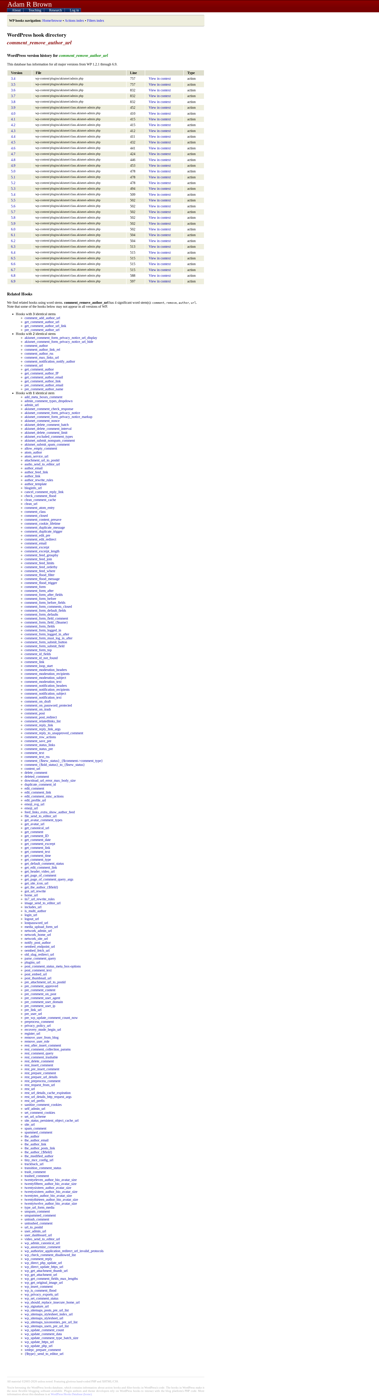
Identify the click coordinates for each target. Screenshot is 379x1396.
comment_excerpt (37, 547)
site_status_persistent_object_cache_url (52, 1120)
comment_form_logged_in (43, 630)
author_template (36, 484)
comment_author (36, 345)
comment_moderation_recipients (47, 674)
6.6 (13, 264)
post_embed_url (36, 974)
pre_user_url (33, 1014)
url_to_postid (34, 1227)
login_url (31, 915)
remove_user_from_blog (42, 1037)
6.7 (13, 270)
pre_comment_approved (41, 986)
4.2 (13, 125)
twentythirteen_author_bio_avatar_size (51, 1199)
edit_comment (34, 788)
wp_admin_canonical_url (42, 1243)
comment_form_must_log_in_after (48, 638)
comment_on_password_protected (48, 705)
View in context (160, 78)
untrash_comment (37, 1219)
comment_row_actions (40, 737)
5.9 (13, 223)
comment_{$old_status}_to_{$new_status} (55, 765)
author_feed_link (36, 472)
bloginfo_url (33, 488)
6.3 (13, 246)
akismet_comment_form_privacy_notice (52, 413)
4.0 (13, 113)
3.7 (13, 96)
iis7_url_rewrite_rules (40, 899)
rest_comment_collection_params (48, 1049)
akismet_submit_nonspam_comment (50, 440)
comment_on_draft (38, 701)
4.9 (13, 165)
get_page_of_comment (40, 875)
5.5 (13, 200)
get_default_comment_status (44, 863)
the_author (32, 1136)
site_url (30, 1124)
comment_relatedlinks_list (43, 721)
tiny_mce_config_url (39, 1160)
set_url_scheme (35, 1116)
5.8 (13, 217)
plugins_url (32, 962)
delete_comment (36, 772)
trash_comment (35, 1172)
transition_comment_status (43, 1168)
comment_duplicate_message (45, 527)
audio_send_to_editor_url (42, 464)
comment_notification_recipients (47, 689)
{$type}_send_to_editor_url (44, 1354)
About (16, 10)
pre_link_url (33, 1010)
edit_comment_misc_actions (44, 796)
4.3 (13, 131)
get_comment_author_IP (42, 373)
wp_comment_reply (38, 1259)
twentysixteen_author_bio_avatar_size (51, 1191)
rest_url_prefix (35, 1101)
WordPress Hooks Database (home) (71, 1394)
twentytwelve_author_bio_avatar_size (51, 1203)
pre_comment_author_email (44, 385)
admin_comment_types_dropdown (49, 401)
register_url (32, 1033)
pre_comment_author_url (42, 330)
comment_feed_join (38, 559)
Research (56, 10)
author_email (34, 468)
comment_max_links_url (42, 357)
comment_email (35, 543)
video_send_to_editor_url (42, 1239)
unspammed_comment (40, 1215)
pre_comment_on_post (40, 994)
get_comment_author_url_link (45, 326)
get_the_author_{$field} (41, 887)
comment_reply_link (39, 725)
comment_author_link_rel (42, 349)
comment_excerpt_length (42, 551)
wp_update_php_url (38, 1346)
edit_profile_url (35, 800)
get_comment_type (38, 859)
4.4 (13, 136)
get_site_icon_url (36, 883)
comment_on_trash (38, 709)
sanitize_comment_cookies (43, 1105)
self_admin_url (35, 1108)
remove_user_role (37, 1041)
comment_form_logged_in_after (47, 634)
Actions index (74, 20)
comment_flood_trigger (41, 583)
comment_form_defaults (41, 614)
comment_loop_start (39, 666)
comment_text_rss (37, 757)
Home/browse (52, 20)
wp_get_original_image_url (44, 1282)
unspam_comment (37, 1211)
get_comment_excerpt (40, 844)
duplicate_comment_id (40, 784)
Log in (74, 10)
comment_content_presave (43, 519)
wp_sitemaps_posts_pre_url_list (47, 1310)
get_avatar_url (34, 824)
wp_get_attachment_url (41, 1275)
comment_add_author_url (42, 318)
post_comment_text (38, 970)
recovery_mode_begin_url (43, 1029)
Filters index (95, 20)
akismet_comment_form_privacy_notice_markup (58, 417)
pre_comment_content (40, 990)
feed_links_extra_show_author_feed (50, 812)
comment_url (34, 365)
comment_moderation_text (43, 682)
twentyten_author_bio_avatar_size (48, 1195)
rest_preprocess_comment (42, 1081)
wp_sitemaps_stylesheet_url (44, 1318)
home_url (31, 895)
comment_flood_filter (39, 575)
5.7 (13, 212)
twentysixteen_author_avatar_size (48, 1188)
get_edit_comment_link (41, 867)
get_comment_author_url (42, 322)
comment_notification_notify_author (50, 361)
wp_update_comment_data (43, 1334)
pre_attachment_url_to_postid (45, 982)
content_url (32, 768)
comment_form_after (39, 591)
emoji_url (31, 808)
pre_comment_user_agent (42, 998)
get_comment (34, 832)
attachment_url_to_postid (42, 460)
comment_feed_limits (39, 563)
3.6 (13, 90)
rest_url (30, 1089)
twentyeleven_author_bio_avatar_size (51, 1180)
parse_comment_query (40, 958)
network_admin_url (38, 931)
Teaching (35, 10)
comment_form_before (40, 598)
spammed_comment (38, 1132)
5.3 (13, 188)
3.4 (13, 78)
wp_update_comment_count (44, 1330)
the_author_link (35, 1144)
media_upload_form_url (41, 927)
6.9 (13, 281)
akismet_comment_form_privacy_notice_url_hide (59, 342)
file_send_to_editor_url (41, 816)
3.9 (13, 107)
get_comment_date (38, 840)
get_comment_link (37, 848)
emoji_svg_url (34, 804)
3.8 (13, 102)
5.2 (13, 183)
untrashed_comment (38, 1223)
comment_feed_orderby (41, 567)
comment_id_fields (38, 654)
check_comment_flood (40, 496)
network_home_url (38, 935)
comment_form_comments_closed (48, 606)
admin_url (32, 405)
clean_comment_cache (40, 500)
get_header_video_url (40, 871)
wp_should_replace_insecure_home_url (52, 1302)
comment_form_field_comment (46, 618)
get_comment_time (38, 855)
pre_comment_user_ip (40, 1006)
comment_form (35, 587)
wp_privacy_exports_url (41, 1294)
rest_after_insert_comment (43, 1045)
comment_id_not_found (41, 658)
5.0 (13, 171)
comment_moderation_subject (45, 678)
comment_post (35, 713)
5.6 (13, 206)
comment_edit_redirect (40, 539)
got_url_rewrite (35, 891)
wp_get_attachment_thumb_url (46, 1271)
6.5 (13, 258)
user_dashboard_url (38, 1235)
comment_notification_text (43, 697)
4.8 (13, 160)
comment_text (34, 753)
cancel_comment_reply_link (44, 492)
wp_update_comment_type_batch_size (51, 1338)
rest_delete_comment (39, 1061)
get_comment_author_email (44, 377)
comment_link (34, 662)
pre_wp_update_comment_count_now (51, 1018)
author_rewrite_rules (39, 480)
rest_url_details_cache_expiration (48, 1093)
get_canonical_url (37, 828)
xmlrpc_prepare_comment (43, 1350)
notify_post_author (38, 942)
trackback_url (34, 1164)
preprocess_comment (39, 1021)
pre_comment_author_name (44, 389)
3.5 (13, 84)
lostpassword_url (36, 923)
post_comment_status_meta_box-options (53, 966)
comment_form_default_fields (45, 610)
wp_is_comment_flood (40, 1290)
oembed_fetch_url (37, 950)
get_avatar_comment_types (43, 820)
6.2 (13, 241)
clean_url (31, 504)
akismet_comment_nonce (42, 421)
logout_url (32, 919)
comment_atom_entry (40, 508)
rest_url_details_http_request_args (48, 1097)
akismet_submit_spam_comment (47, 444)
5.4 (13, 194)
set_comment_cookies (40, 1112)
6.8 (13, 275)
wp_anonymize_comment (42, 1247)
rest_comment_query (39, 1053)
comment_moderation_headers (46, 670)
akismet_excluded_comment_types (49, 436)
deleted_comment (37, 776)
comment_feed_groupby (41, 555)
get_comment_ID (37, 836)
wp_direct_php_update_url (43, 1263)
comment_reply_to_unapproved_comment (54, 733)
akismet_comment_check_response (49, 409)
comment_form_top (38, 650)
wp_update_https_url (39, 1342)
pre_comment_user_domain (44, 1002)
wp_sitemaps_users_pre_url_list (47, 1326)
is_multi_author (35, 911)
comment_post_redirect (41, 717)
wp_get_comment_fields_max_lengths (51, 1278)
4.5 (13, 142)
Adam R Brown (29, 4)
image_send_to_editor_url (43, 903)
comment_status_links (40, 745)
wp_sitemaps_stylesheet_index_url (49, 1314)
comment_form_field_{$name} (46, 622)
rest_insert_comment (39, 1065)
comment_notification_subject (45, 693)
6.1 (13, 235)
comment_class (35, 512)
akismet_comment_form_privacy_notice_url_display (61, 338)
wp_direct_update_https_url (44, 1267)
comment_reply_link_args (43, 729)
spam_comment (35, 1128)
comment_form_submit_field (44, 646)
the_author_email (36, 1140)
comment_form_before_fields (45, 602)
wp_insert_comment (39, 1286)
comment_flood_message (42, 579)
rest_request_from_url (40, 1085)
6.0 (13, 229)
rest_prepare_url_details (41, 1077)
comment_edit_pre (37, 535)
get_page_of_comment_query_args (49, 879)
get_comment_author (39, 369)
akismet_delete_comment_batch (47, 425)
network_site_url (36, 938)
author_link (32, 476)
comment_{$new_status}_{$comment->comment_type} (64, 761)
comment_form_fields (40, 626)
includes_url (33, 907)
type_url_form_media (39, 1207)
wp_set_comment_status (41, 1298)
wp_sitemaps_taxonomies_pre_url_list (51, 1322)
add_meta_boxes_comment (43, 397)
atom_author (33, 452)
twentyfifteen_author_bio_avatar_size (51, 1184)
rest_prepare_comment (40, 1073)
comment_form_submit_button (46, 642)
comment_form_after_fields (44, 595)
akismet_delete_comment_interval (48, 428)
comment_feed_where (40, 571)
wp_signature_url (37, 1306)
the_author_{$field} (38, 1152)
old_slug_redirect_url (39, 954)
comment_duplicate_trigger (43, 531)
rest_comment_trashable (41, 1057)
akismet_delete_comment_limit (46, 432)
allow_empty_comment (41, 448)
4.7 (13, 154)
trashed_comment (37, 1176)
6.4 (13, 252)
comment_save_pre (38, 741)
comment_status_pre (39, 749)
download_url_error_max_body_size (50, 780)
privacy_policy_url (38, 1025)
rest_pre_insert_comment (42, 1069)
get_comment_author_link (43, 381)
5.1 (13, 177)
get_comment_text (37, 852)
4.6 (13, 148)
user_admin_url (35, 1231)
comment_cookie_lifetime (42, 523)
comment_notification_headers (46, 685)
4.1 (13, 119)
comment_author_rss (39, 353)
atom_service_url (36, 456)
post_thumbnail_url (38, 978)
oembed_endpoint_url (40, 946)
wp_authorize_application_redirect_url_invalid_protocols (64, 1251)
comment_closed (36, 515)
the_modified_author (39, 1156)
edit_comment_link (38, 792)
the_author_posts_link (40, 1148)
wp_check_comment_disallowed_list (50, 1255)
